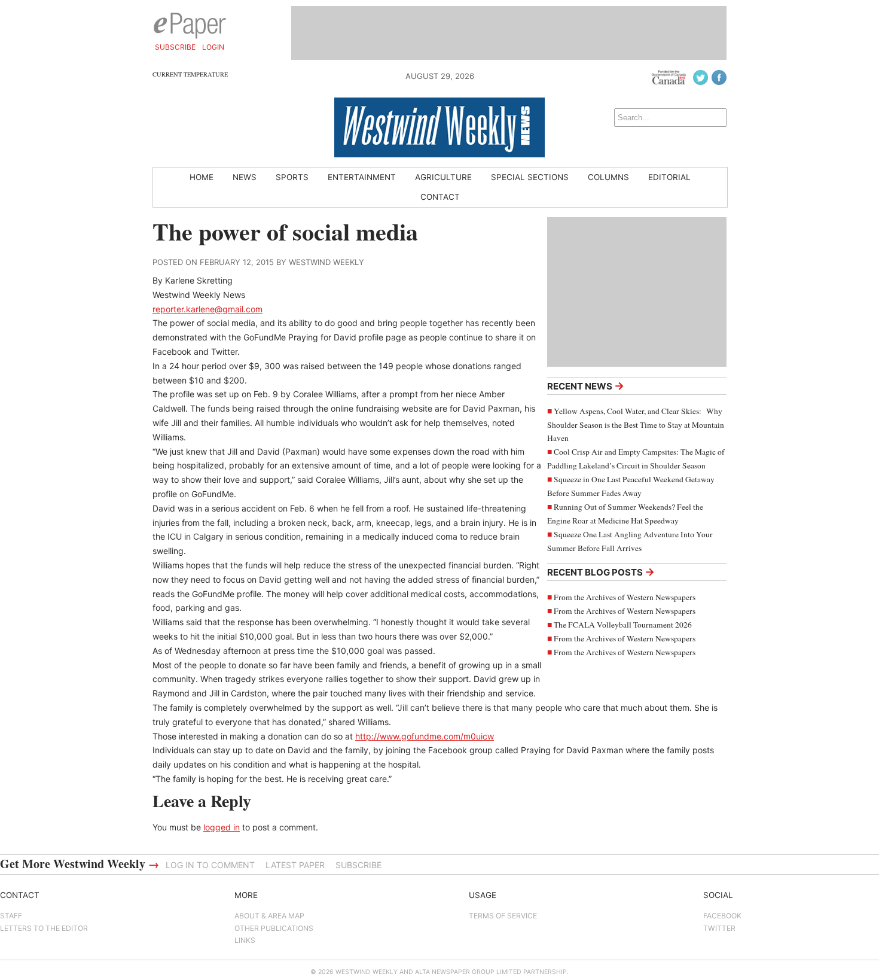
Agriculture (443, 177)
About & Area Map (269, 915)
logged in (221, 827)
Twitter (719, 928)
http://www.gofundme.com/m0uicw (424, 736)
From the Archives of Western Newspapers (624, 597)
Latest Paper (295, 865)
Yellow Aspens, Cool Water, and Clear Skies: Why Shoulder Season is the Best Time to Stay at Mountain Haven (635, 425)
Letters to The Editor (44, 928)
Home (201, 177)
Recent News (585, 385)
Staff (11, 915)
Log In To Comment (210, 865)
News (245, 177)
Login (213, 46)
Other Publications (273, 928)
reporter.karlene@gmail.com (207, 309)
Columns (608, 177)
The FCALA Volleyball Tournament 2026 (623, 624)
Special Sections (530, 177)
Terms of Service (503, 915)
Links (244, 940)
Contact (440, 197)
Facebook (722, 915)
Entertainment (362, 177)
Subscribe (175, 46)
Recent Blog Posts (601, 571)
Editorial (669, 177)
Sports (292, 177)
